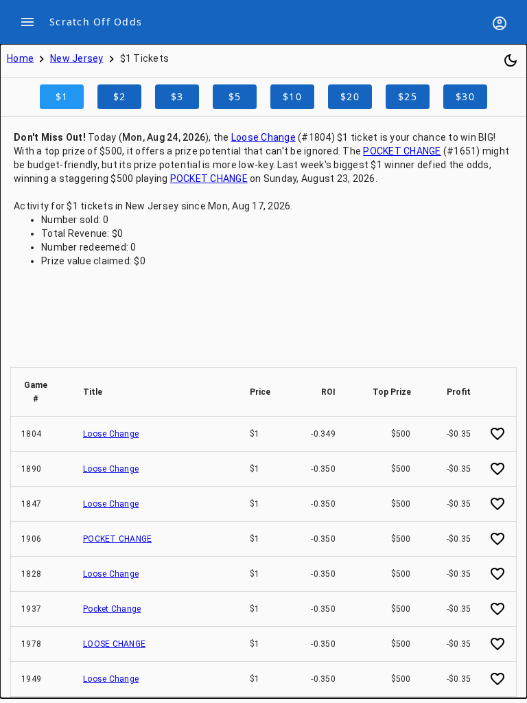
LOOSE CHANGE (114, 644)
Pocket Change (112, 609)
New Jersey (77, 58)
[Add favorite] (497, 433)
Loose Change (263, 137)
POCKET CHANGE (402, 151)
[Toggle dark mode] (510, 60)
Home (20, 58)
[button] (41, 392)
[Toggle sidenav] (27, 21)
